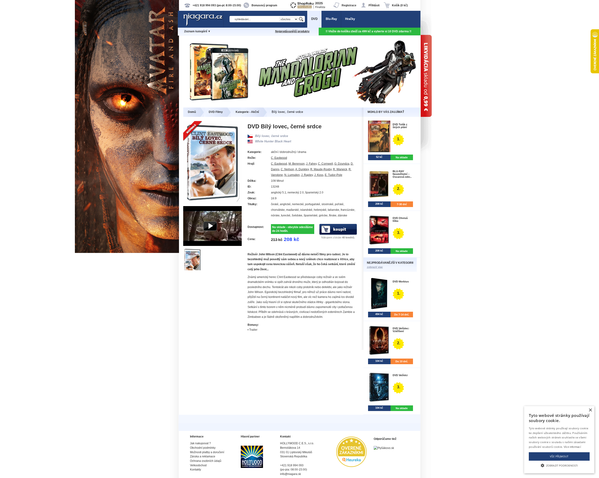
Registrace (349, 5)
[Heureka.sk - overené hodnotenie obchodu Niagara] (351, 466)
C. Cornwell (325, 163)
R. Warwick (340, 169)
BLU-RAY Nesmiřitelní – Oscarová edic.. (402, 174)
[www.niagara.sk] (203, 25)
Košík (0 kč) (400, 5)
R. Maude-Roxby (321, 169)
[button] (559, 465)
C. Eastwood (279, 157)
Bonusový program (264, 5)
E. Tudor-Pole (333, 175)
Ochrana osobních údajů (205, 461)
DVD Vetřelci (400, 375)
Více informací (572, 446)
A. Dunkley (302, 169)
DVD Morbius (401, 281)
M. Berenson (297, 163)
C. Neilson (287, 169)
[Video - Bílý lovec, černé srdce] (212, 245)
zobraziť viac (375, 267)
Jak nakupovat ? (200, 443)
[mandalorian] (299, 102)
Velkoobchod (198, 465)
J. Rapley (307, 175)
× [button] (590, 410)
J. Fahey (311, 163)
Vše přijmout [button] (559, 456)
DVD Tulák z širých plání (400, 126)
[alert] (559, 439)
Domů (192, 112)
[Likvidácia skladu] (449, 239)
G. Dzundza (341, 163)
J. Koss (318, 175)
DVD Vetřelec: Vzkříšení (401, 330)
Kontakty (195, 469)
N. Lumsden (292, 175)
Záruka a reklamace (202, 456)
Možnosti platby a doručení (207, 452)
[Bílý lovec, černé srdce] (192, 269)
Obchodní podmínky (202, 447)
